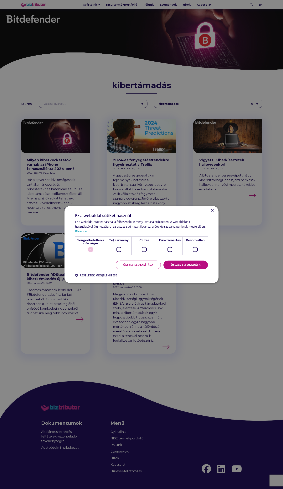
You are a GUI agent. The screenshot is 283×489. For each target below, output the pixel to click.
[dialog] (141, 244)
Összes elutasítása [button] (138, 265)
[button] (96, 275)
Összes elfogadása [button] (186, 265)
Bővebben (82, 231)
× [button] (212, 210)
